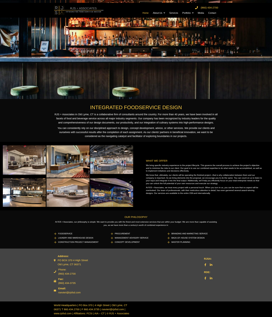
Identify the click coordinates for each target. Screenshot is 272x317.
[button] (205, 264)
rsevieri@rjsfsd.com (69, 292)
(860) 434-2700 (209, 7)
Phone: (62, 269)
